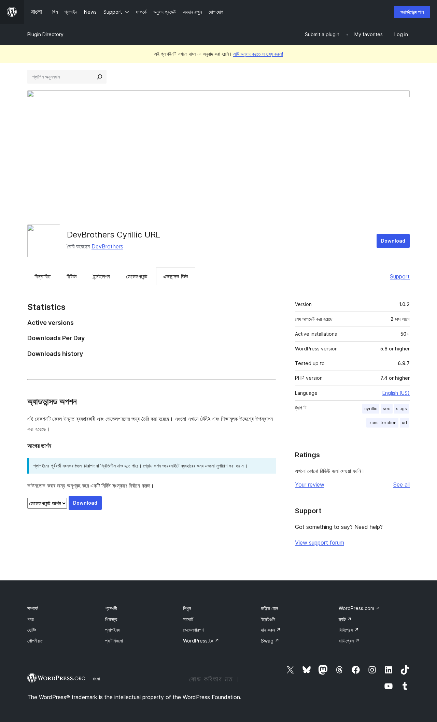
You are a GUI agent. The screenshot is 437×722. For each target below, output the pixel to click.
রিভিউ (72, 276)
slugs (401, 408)
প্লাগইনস (112, 630)
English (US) (396, 393)
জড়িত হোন (269, 608)
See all (401, 484)
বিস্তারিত (42, 276)
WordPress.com (359, 608)
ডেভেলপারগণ (193, 630)
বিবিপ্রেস (349, 630)
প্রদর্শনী (111, 608)
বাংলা (96, 678)
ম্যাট (345, 619)
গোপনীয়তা (35, 641)
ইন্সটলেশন (101, 276)
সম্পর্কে (32, 608)
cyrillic (370, 408)
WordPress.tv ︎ (201, 641)
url (404, 422)
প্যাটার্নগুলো (114, 641)
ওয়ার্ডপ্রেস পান (412, 12)
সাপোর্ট (188, 619)
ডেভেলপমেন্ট (136, 276)
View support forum (319, 542)
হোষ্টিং (31, 630)
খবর (30, 619)
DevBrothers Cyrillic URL (113, 235)
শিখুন (187, 608)
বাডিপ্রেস (349, 641)
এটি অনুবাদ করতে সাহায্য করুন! (258, 54)
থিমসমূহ (111, 619)
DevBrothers (107, 246)
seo (387, 408)
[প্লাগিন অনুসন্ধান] (100, 77)
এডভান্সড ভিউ (175, 276)
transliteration (382, 422)
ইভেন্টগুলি (268, 619)
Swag (270, 641)
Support (400, 276)
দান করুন (271, 630)
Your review (309, 484)
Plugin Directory (45, 34)
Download (393, 241)
